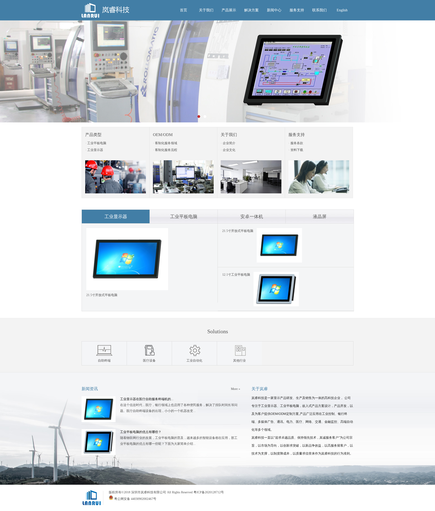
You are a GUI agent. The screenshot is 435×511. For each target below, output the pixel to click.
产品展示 (229, 10)
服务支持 (297, 10)
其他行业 (239, 360)
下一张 (420, 71)
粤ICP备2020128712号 (208, 492)
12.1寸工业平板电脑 (236, 274)
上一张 (15, 71)
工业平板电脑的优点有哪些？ (140, 432)
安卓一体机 (251, 216)
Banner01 (217, 71)
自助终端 (104, 360)
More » (235, 389)
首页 (183, 10)
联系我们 (319, 10)
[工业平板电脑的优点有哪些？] (99, 454)
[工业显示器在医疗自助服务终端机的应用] (99, 421)
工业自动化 (194, 360)
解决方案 (251, 10)
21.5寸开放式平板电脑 (237, 231)
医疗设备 (149, 360)
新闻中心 (274, 10)
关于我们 (206, 10)
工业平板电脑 (183, 216)
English (342, 10)
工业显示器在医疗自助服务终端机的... (147, 399)
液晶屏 (319, 216)
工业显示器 (115, 216)
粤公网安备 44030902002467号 (134, 499)
